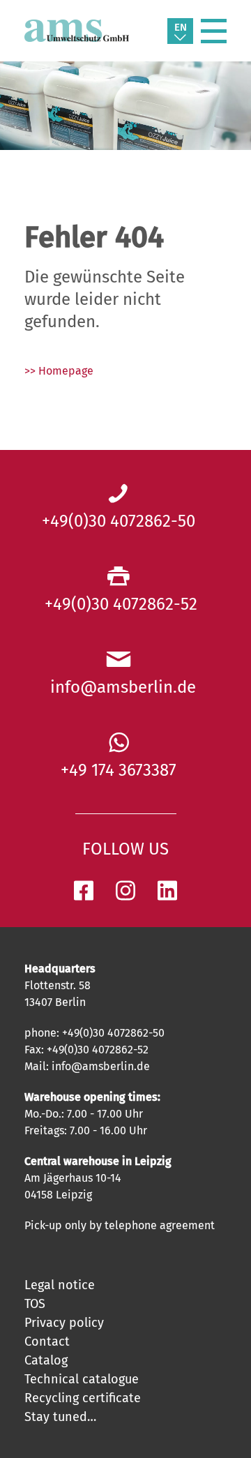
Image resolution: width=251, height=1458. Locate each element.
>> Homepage (58, 370)
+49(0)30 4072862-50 (118, 521)
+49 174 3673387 (118, 770)
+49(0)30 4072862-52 (118, 604)
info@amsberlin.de (119, 687)
